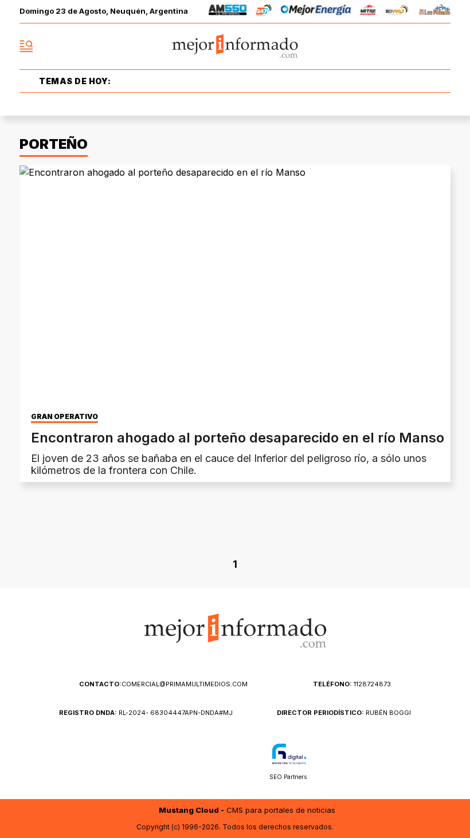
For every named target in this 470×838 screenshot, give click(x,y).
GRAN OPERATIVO (64, 416)
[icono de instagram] (416, 46)
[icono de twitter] (391, 46)
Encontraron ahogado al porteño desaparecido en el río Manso (237, 437)
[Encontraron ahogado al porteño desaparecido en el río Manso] (235, 286)
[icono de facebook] (366, 46)
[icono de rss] (441, 46)
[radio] (228, 12)
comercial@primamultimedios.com (163, 684)
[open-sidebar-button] (26, 46)
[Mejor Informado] (235, 46)
